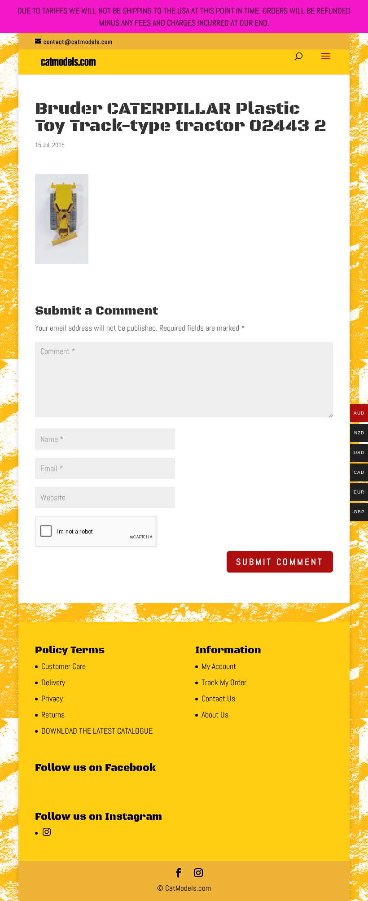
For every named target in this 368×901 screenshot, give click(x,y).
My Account (219, 666)
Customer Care (63, 666)
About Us (215, 714)
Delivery (53, 682)
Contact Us (218, 698)
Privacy (52, 698)
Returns (53, 714)
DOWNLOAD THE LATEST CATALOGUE (97, 731)
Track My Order (224, 682)
